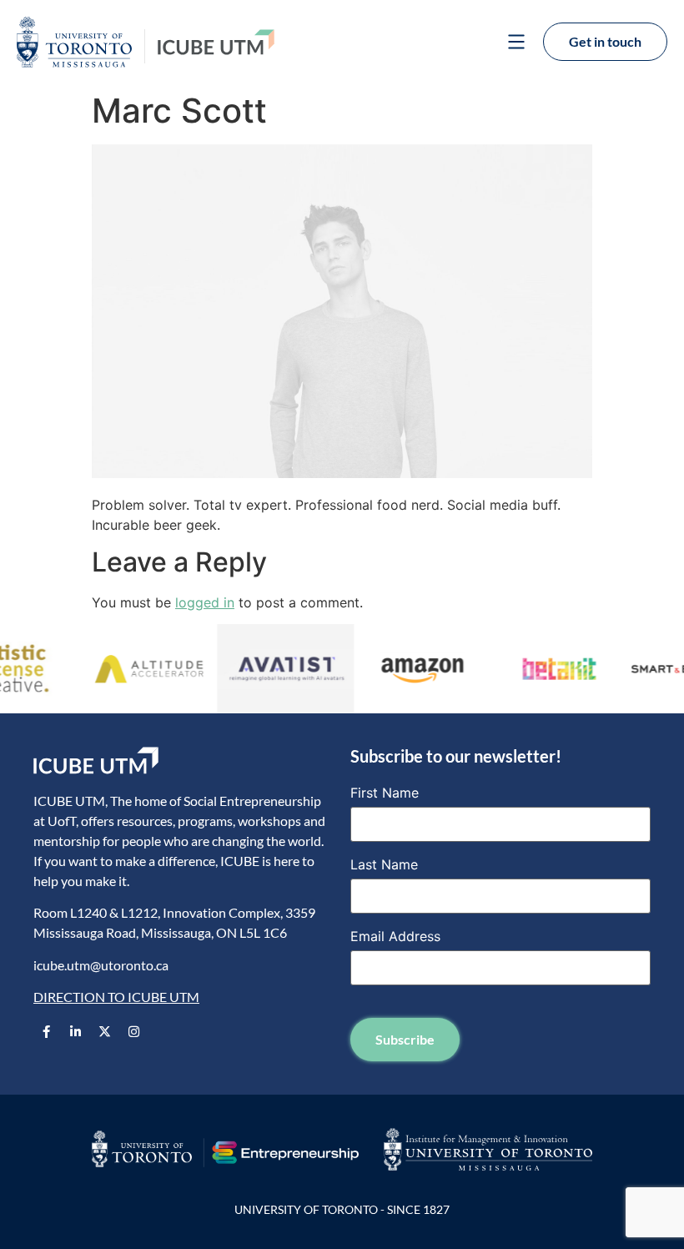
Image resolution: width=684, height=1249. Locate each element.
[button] (516, 43)
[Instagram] (133, 1031)
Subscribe (405, 1039)
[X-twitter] (104, 1031)
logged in (204, 602)
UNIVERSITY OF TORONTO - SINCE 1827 (342, 1209)
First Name (384, 792)
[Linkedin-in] (75, 1031)
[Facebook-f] (45, 1031)
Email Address (395, 936)
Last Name (384, 864)
